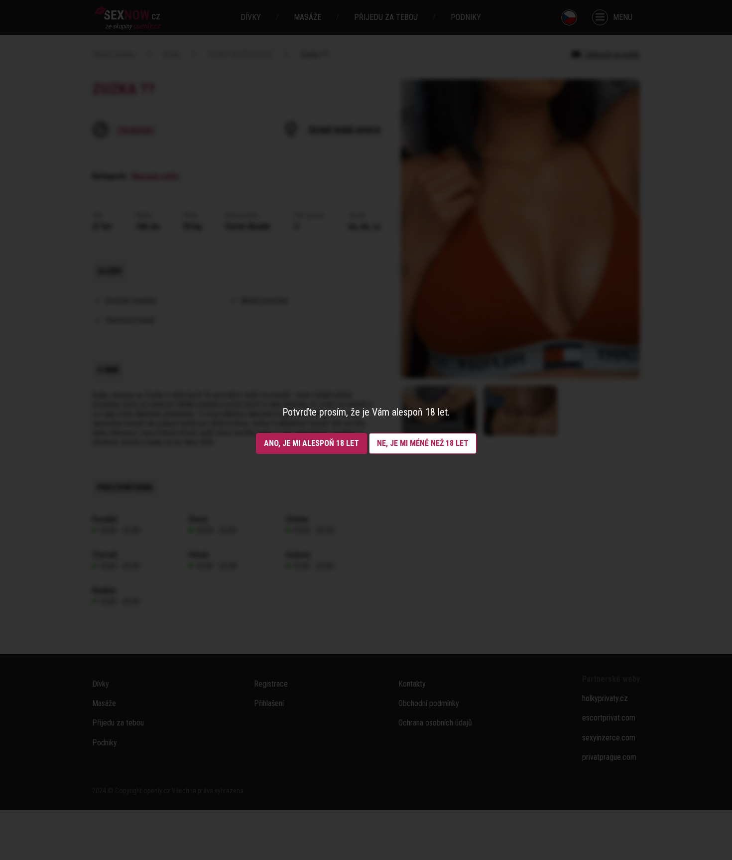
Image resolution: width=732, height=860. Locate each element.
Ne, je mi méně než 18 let (423, 443)
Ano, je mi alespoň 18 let (311, 443)
